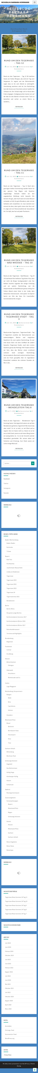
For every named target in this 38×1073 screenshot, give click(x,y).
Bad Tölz (9, 559)
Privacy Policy (7, 1055)
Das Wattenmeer (12, 768)
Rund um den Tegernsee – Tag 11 (19, 171)
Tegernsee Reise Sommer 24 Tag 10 (16, 901)
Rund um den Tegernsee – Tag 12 (19, 61)
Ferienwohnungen (12, 801)
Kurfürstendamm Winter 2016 (16, 621)
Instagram (7, 488)
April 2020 (8, 1005)
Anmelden (8, 1026)
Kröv (9, 739)
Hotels (9, 821)
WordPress (25, 1064)
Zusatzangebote (10, 798)
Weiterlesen (19, 106)
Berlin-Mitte (10, 609)
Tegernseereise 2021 (13, 596)
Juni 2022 (8, 980)
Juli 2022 (8, 976)
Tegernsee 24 (11, 592)
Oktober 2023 (9, 955)
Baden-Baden (11, 543)
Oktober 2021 (9, 988)
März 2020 (8, 1009)
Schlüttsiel (10, 785)
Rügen (10, 812)
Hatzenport (12, 735)
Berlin (7, 605)
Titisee (9, 551)
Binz (9, 702)
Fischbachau (10, 564)
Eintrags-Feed (9, 1030)
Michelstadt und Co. (14, 677)
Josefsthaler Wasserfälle (14, 568)
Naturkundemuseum (13, 629)
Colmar (9, 650)
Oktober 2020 (9, 996)
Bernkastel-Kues (13, 731)
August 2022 (9, 972)
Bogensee (10, 642)
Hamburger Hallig (12, 776)
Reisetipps (10, 850)
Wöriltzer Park (11, 756)
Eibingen (11, 665)
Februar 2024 (9, 951)
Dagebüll (9, 764)
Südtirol (7, 789)
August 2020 (9, 1001)
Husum (9, 780)
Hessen (7, 659)
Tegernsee (10, 576)
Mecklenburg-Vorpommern (13, 691)
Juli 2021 (8, 992)
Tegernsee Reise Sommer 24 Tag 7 (16, 914)
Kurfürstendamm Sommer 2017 (16, 617)
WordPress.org (9, 1038)
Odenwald (10, 670)
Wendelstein (10, 601)
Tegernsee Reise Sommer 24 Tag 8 (16, 909)
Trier (9, 743)
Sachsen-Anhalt (10, 748)
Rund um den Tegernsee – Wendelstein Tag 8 (19, 406)
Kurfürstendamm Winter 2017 (16, 625)
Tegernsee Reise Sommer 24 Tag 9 (16, 905)
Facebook (7, 479)
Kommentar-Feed (10, 1034)
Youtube (6, 493)
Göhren (10, 710)
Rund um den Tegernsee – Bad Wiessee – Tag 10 (19, 261)
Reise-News (10, 846)
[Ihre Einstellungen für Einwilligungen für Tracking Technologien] (35, 1070)
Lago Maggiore (11, 686)
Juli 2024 (8, 943)
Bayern (7, 556)
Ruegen (9, 694)
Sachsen (10, 833)
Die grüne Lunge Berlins (14, 613)
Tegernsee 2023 (11, 588)
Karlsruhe (10, 547)
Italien (7, 683)
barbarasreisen (24, 66)
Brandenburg (9, 638)
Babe (9, 698)
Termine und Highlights (14, 633)
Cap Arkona (11, 706)
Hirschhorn (11, 673)
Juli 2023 (8, 959)
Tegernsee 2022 (11, 584)
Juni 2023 (8, 964)
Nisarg (19, 1066)
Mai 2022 (8, 984)
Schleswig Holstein (11, 761)
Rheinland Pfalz (13, 808)
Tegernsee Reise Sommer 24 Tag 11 (16, 897)
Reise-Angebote (12, 842)
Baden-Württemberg (11, 540)
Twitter (6, 483)
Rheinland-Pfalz (10, 720)
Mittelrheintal (11, 662)
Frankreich (8, 646)
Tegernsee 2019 (11, 580)
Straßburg (10, 654)
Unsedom (10, 715)
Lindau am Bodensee (13, 572)
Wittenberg (10, 752)
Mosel (8, 723)
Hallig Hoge (10, 772)
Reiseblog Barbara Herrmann (15, 2)
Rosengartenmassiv (13, 793)
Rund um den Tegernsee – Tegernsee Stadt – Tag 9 (19, 316)
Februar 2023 (9, 968)
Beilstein (11, 726)
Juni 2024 (8, 947)
